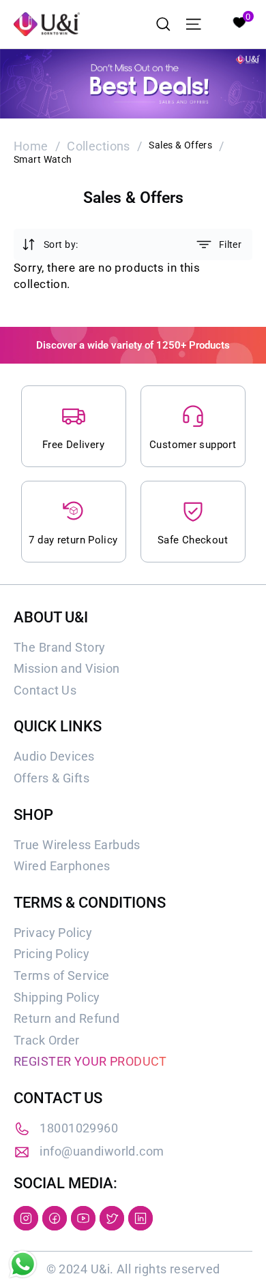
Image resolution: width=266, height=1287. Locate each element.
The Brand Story (59, 647)
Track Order (47, 1040)
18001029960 (79, 1128)
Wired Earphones (62, 866)
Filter (230, 244)
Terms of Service (62, 975)
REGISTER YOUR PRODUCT (90, 1061)
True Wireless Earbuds (77, 845)
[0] (239, 21)
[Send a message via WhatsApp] (23, 1264)
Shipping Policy (57, 997)
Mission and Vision (67, 668)
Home (31, 146)
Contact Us (45, 690)
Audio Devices (54, 756)
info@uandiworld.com (102, 1151)
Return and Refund (66, 1018)
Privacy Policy (53, 932)
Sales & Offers (180, 145)
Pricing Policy (51, 954)
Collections (98, 146)
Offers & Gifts (51, 778)
